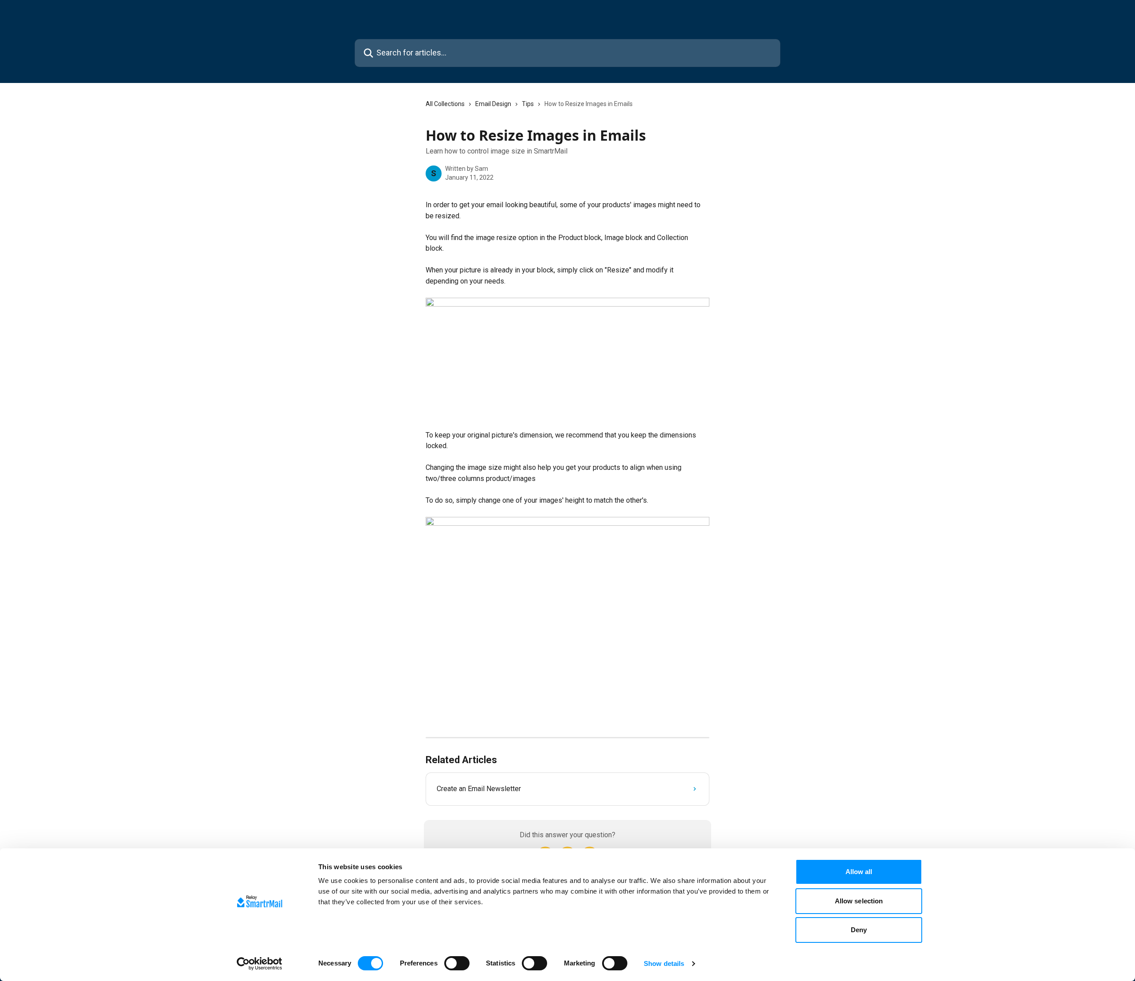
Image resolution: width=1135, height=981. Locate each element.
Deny (859, 930)
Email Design (493, 103)
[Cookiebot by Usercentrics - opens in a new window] (259, 963)
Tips (528, 103)
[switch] (457, 963)
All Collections (445, 103)
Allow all (859, 871)
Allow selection (859, 901)
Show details (664, 963)
